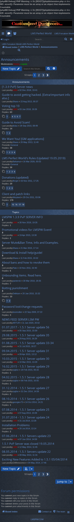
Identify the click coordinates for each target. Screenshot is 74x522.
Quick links (4, 34)
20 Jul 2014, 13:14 (27, 428)
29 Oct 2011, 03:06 (31, 197)
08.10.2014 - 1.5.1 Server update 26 (25, 399)
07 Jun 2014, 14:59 (28, 439)
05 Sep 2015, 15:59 (28, 330)
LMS (15, 90)
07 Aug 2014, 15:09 (28, 413)
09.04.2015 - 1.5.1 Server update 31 (25, 351)
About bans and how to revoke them (26, 262)
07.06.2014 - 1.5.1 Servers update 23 (26, 436)
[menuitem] (41, 33)
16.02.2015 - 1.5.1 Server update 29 (25, 366)
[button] (48, 75)
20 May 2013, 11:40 (29, 142)
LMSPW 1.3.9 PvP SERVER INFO (22, 217)
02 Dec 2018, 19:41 (28, 90)
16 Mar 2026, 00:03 (32, 161)
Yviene (16, 64)
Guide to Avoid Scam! (16, 122)
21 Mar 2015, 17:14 (29, 248)
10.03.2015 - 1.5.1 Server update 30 (25, 358)
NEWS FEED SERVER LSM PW (20, 319)
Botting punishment (15, 288)
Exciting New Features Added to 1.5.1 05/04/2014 (34, 459)
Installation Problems (16, 425)
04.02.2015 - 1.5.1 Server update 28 (25, 377)
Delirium (16, 293)
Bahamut (17, 161)
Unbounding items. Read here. (22, 275)
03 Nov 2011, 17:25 (30, 181)
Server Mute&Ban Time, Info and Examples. (30, 242)
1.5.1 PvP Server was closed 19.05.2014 (28, 444)
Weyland (17, 197)
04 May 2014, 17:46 (37, 463)
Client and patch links (16, 194)
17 (20, 204)
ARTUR (16, 323)
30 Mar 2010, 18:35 (32, 281)
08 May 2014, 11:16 (28, 455)
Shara (15, 101)
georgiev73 (18, 402)
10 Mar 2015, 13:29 (28, 362)
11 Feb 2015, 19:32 (29, 258)
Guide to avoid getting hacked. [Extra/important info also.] (36, 96)
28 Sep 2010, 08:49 (29, 126)
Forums (9, 34)
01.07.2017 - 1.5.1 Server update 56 (25, 327)
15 (13, 204)
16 (16, 204)
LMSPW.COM (37, 519)
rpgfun (16, 370)
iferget (15, 181)
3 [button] (43, 75)
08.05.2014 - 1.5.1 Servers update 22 (26, 451)
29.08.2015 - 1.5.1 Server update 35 (25, 335)
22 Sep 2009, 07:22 (33, 312)
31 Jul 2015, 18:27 (27, 346)
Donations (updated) (15, 177)
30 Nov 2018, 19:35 (28, 222)
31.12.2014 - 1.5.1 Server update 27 (25, 388)
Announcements (15, 59)
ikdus (15, 126)
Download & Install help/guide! (22, 252)
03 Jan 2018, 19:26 (28, 109)
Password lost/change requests (22, 306)
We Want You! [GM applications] (23, 139)
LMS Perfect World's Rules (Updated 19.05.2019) (33, 158)
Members (15, 34)
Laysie (24, 64)
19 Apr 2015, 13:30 (28, 235)
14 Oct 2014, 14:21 (34, 402)
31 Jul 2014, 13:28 (27, 421)
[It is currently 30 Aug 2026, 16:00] (3, 52)
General (14, 145)
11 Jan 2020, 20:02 (31, 323)
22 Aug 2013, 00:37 (29, 101)
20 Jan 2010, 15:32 (31, 293)
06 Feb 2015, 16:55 (30, 380)
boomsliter (17, 312)
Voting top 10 (11, 106)
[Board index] (37, 23)
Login (6, 39)
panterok (17, 281)
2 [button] (39, 75)
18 (23, 204)
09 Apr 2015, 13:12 (28, 354)
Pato (15, 268)
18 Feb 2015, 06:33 (30, 370)
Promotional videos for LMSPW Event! (27, 230)
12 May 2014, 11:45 (28, 447)
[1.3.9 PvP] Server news (17, 87)
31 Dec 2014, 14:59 (30, 391)
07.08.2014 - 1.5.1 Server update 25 (25, 409)
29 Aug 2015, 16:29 (28, 338)
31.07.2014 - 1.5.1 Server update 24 (25, 417)
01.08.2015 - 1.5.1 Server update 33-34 (28, 343)
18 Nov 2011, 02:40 (28, 268)
